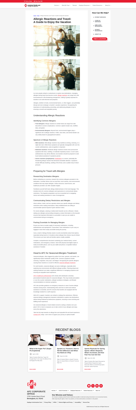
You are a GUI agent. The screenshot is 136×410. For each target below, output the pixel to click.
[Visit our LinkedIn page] (97, 386)
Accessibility (78, 402)
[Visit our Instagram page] (101, 386)
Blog (38, 15)
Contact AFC (37, 314)
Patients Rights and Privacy (66, 402)
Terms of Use (86, 402)
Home (34, 15)
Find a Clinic (28, 1)
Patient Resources (97, 5)
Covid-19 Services (63, 390)
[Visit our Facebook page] (89, 386)
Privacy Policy (47, 402)
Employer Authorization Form (34, 402)
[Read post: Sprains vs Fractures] (68, 340)
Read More (33, 369)
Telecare (74, 5)
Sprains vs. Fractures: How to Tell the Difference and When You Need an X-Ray (68, 351)
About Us (107, 5)
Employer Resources (84, 5)
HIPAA (54, 402)
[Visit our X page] (93, 386)
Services (56, 5)
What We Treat (65, 5)
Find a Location (100, 39)
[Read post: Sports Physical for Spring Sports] (95, 340)
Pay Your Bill (38, 1)
